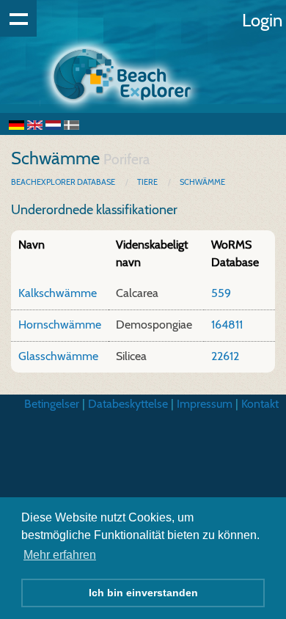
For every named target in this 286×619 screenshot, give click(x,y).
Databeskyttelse (128, 404)
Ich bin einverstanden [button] (143, 592)
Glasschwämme (58, 356)
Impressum (204, 404)
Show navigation (18, 18)
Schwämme (202, 182)
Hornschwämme (59, 325)
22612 (225, 356)
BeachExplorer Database (64, 182)
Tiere (147, 182)
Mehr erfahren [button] (59, 555)
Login (262, 20)
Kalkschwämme (57, 293)
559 (221, 293)
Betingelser (51, 404)
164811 (227, 325)
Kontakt (260, 404)
